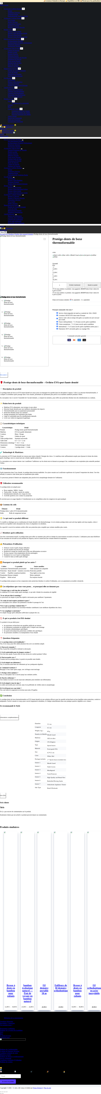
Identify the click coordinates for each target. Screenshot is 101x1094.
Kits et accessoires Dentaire (12, 139)
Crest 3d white (12, 209)
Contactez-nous (5, 1037)
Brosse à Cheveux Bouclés (16, 198)
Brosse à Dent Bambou (15, 180)
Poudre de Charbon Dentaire (17, 207)
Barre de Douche (13, 162)
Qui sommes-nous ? (6, 1025)
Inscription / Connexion (7, 1023)
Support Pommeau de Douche (17, 150)
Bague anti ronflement (15, 216)
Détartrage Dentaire (14, 145)
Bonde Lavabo (12, 152)
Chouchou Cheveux (14, 200)
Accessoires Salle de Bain (12, 148)
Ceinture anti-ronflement (15, 218)
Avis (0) (2, 795)
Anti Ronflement (9, 214)
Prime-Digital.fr (38, 1088)
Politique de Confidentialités (9, 1049)
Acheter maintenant (74, 285)
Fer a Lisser (11, 202)
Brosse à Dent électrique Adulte (18, 193)
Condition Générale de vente (9, 1053)
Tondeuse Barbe (13, 173)
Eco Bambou (8, 177)
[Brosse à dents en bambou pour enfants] (11, 905)
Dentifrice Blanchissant (15, 212)
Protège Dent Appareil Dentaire (18, 184)
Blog (1, 1034)
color (54, 252)
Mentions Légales (5, 1055)
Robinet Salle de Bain (15, 159)
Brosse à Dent (8, 186)
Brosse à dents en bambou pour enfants (11, 990)
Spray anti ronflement (14, 221)
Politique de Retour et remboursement (11, 1056)
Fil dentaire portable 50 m (44, 989)
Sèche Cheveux (13, 203)
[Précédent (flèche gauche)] (1, 1093)
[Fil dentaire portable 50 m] (44, 905)
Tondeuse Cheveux (14, 171)
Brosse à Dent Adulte (14, 191)
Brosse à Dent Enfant (14, 187)
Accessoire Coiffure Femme (12, 194)
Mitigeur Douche (13, 155)
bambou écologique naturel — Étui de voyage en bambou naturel (27, 993)
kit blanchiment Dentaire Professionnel (20, 143)
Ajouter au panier (92, 285)
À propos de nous (5, 1036)
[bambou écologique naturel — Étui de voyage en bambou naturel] (27, 905)
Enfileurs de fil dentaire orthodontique (61, 988)
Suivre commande (5, 1058)
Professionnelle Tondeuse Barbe (18, 175)
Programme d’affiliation (7, 1028)
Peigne (10, 170)
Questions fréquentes (6, 1021)
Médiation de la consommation (13, 1018)
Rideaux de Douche (14, 166)
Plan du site (47, 1088)
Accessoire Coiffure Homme (13, 168)
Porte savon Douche (14, 157)
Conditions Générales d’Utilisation (11, 1060)
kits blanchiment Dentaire (16, 141)
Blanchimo (3, 129)
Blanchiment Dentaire (15, 210)
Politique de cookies (6, 1062)
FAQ (1, 1032)
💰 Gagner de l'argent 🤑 (8, 130)
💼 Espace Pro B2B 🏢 (7, 132)
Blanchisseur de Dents (11, 205)
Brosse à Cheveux (13, 196)
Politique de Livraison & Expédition (11, 1030)
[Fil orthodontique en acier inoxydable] (94, 905)
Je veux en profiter (8, 1081)
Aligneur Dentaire (13, 182)
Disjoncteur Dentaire (14, 146)
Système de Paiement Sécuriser (9, 1051)
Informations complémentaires (8, 717)
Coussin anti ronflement (15, 219)
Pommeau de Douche (14, 161)
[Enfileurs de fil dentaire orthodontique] (61, 905)
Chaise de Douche (13, 164)
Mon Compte (4, 136)
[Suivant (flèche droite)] (3, 1093)
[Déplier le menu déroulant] (23, 168)
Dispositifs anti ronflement (16, 223)
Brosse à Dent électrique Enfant (18, 189)
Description (3, 375)
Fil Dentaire (11, 178)
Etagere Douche (13, 154)
